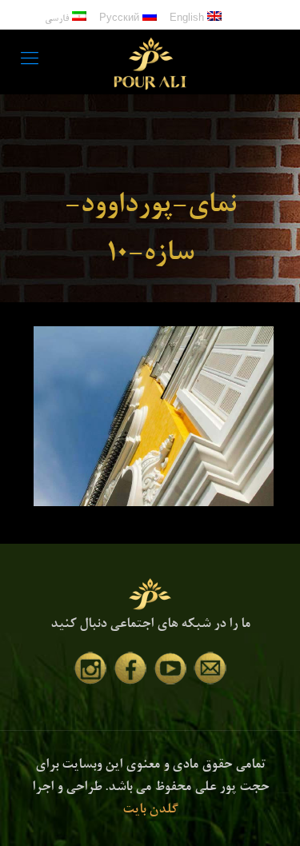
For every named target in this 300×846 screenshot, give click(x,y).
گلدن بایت (150, 810)
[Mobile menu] (29, 61)
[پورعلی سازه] (150, 62)
